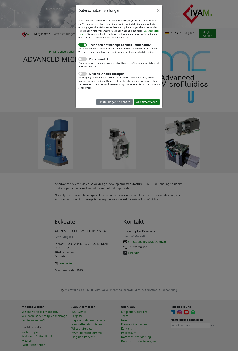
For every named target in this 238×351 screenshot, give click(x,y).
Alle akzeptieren (146, 102)
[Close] (158, 10)
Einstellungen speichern (114, 102)
